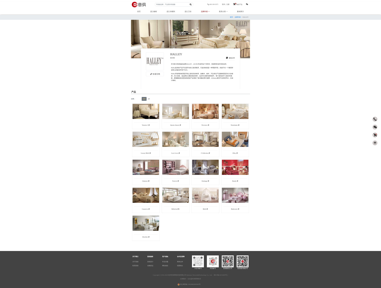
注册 (227, 4)
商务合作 (180, 261)
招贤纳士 (180, 265)
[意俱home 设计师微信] (247, 4)
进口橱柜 (153, 11)
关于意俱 (135, 261)
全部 (144, 99)
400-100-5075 (213, 4)
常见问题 (165, 261)
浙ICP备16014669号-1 (221, 275)
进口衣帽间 (171, 11)
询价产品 (238, 4)
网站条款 (165, 265)
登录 (223, 4)
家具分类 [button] (222, 11)
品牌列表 (238, 17)
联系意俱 (135, 265)
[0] (375, 138)
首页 (139, 11)
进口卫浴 (188, 11)
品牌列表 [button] (204, 11)
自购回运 (150, 265)
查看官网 (156, 74)
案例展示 (240, 11)
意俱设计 (150, 261)
